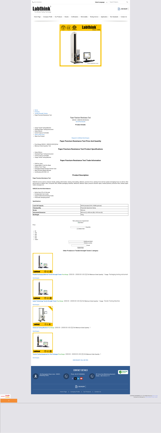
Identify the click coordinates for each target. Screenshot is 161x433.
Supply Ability (38, 165)
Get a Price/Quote (80, 121)
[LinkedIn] (78, 379)
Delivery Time (38, 167)
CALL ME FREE (84, 360)
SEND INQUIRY (76, 360)
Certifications (74, 16)
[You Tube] (81, 379)
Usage (36, 157)
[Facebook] (72, 379)
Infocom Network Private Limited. (151, 397)
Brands (67, 16)
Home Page (37, 16)
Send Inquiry (86, 138)
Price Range (38, 144)
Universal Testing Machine (40, 327)
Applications (104, 16)
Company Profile (47, 16)
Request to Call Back (77, 138)
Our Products (58, 16)
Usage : (116, 274)
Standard (37, 154)
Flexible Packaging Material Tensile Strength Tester (47, 274)
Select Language (99, 2)
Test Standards (114, 16)
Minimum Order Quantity (41, 146)
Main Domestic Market (41, 170)
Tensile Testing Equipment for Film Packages (45, 354)
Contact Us (124, 16)
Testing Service (94, 16)
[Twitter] (75, 379)
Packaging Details (39, 168)
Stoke (36, 152)
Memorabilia (84, 16)
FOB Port (37, 163)
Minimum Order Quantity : (97, 274)
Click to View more (39, 134)
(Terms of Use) (155, 395)
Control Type (38, 155)
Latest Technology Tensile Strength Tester (45, 301)
